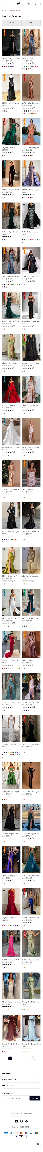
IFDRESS (28, 1127)
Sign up (35, 1098)
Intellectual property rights (21, 1116)
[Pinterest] (26, 1121)
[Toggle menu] (3, 3)
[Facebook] (16, 1121)
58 (27, 1058)
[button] (29, 3)
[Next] (33, 1059)
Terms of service (26, 1113)
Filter (12, 22)
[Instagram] (21, 1121)
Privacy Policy (14, 1113)
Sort (31, 22)
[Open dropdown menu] (38, 1073)
